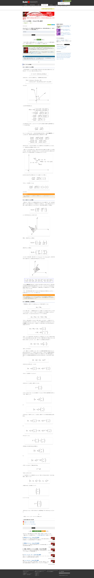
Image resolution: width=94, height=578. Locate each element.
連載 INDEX (39, 39)
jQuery (61, 53)
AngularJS (69, 53)
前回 (38, 42)
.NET (64, 53)
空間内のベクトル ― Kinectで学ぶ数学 (29, 522)
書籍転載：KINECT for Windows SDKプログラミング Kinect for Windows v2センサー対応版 (43, 6)
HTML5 (58, 57)
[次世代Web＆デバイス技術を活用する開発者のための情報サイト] (23, 6)
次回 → (43, 39)
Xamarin (59, 54)
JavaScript (58, 53)
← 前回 (35, 39)
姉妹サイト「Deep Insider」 (27, 574)
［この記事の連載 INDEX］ (41, 535)
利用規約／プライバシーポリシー (27, 573)
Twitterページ (37, 573)
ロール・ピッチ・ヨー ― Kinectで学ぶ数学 (30, 524)
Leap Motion (68, 57)
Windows (69, 56)
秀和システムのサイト (35, 52)
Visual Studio (61, 56)
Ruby (67, 54)
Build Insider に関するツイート (61, 48)
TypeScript (62, 54)
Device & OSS (26, 6)
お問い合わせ (25, 572)
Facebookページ (37, 572)
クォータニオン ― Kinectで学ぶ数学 (31, 560)
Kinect (52, 24)
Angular (65, 54)
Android (66, 53)
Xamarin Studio (65, 56)
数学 (54, 24)
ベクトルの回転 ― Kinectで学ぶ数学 (62, 6)
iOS (57, 54)
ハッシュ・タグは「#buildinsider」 (62, 47)
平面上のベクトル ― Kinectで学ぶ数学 (29, 521)
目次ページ (40, 52)
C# (62, 53)
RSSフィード (37, 575)
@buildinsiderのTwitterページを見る (62, 46)
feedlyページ (37, 574)
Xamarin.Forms (63, 57)
